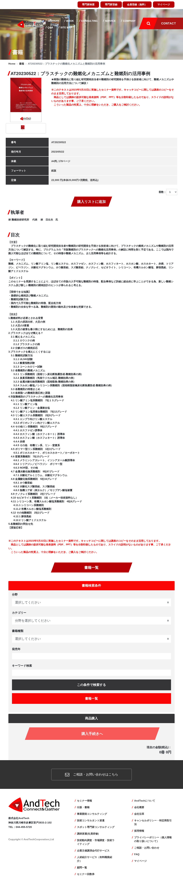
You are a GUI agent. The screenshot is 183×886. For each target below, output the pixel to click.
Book (70, 20)
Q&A (50, 27)
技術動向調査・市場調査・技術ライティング (96, 842)
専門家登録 (111, 4)
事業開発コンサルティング (92, 813)
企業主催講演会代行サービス (93, 850)
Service (110, 20)
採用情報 (139, 830)
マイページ (163, 4)
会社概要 (139, 807)
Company (128, 20)
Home (11, 63)
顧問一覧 (82, 867)
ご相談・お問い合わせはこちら (95, 774)
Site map (66, 27)
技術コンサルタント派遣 (91, 820)
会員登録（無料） (137, 4)
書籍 (21, 63)
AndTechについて (144, 800)
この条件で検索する (91, 685)
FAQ (136, 854)
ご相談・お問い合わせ (146, 847)
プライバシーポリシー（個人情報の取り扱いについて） (153, 839)
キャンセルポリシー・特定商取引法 (153, 822)
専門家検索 (88, 4)
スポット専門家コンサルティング (96, 827)
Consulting (89, 20)
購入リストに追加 (91, 202)
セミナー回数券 (86, 874)
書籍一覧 (91, 567)
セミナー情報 (84, 800)
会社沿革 (139, 813)
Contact (168, 23)
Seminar (53, 20)
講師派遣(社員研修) (88, 833)
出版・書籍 (83, 807)
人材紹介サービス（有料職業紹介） (94, 859)
